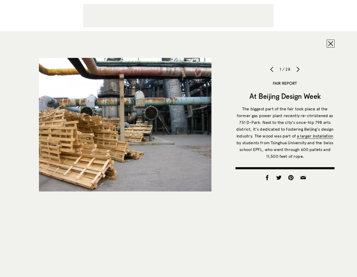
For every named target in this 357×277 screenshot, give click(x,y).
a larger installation (315, 136)
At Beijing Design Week (285, 96)
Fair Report (285, 83)
